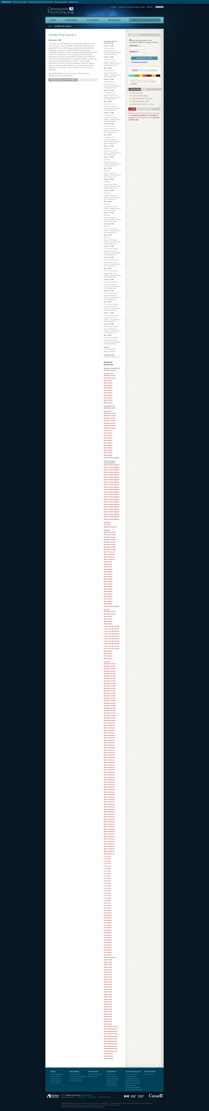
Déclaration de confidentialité (134, 1089)
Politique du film (93, 1076)
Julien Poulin (108, 380)
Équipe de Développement (133, 1083)
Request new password (140, 62)
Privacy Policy (92, 1097)
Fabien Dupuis (108, 1053)
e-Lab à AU (7, 2)
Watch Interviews (112, 1081)
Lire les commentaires (57, 1074)
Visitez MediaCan (112, 1083)
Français (159, 7)
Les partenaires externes (132, 1079)
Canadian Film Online (61, 11)
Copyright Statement (68, 1097)
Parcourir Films (55, 1076)
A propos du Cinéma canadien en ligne (132, 7)
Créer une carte (111, 1074)
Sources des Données (132, 1074)
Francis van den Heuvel (111, 626)
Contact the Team (104, 1097)
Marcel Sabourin (109, 552)
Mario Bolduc (108, 383)
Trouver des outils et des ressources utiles (40, 2)
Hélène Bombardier (110, 527)
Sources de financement (132, 1081)
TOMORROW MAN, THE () (141, 99)
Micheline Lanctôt (110, 370)
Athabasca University (139, 115)
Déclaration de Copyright (133, 1087)
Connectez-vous (148, 1074)
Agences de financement (95, 1074)
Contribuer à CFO (131, 1076)
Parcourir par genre (56, 1081)
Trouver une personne (75, 1081)
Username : (135, 46)
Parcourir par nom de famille (77, 1076)
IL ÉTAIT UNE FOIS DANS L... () (142, 104)
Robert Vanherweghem (111, 458)
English (150, 7)
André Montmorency (110, 1026)
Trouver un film (55, 1083)
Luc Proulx (107, 524)
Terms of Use (81, 1097)
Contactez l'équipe (131, 1085)
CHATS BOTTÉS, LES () (140, 101)
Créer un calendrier (112, 1076)
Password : (134, 52)
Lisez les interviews (75, 1074)
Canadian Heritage (134, 1096)
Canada (156, 1095)
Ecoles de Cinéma (112, 1085)
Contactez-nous (73, 2)
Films (50, 26)
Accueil (113, 7)
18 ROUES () (137, 93)
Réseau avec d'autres (60, 2)
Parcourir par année (56, 1079)
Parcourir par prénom (75, 1079)
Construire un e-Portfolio (19, 2)
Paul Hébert (108, 910)
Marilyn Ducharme (110, 957)
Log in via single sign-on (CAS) (141, 40)
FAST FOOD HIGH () (139, 96)
